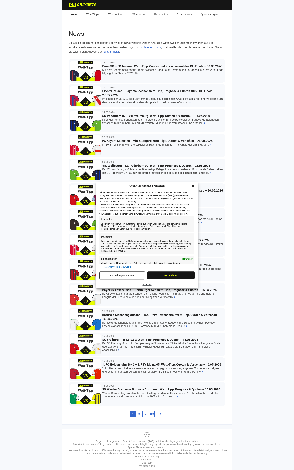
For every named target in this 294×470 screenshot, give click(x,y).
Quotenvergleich (210, 14)
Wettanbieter (115, 14)
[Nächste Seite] (160, 414)
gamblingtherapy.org (146, 444)
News (73, 14)
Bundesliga (161, 14)
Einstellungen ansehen (122, 275)
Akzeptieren (170, 275)
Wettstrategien (147, 465)
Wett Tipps (92, 14)
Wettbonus (138, 14)
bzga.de (130, 444)
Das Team (147, 462)
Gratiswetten (184, 14)
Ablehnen (147, 284)
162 (152, 414)
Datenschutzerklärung (147, 456)
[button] (193, 185)
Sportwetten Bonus (150, 47)
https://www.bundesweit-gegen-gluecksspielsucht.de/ (191, 444)
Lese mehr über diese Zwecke (117, 267)
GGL (203, 453)
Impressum (147, 459)
